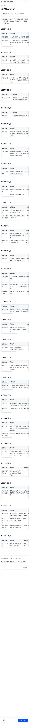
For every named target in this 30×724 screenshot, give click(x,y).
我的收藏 (22, 13)
